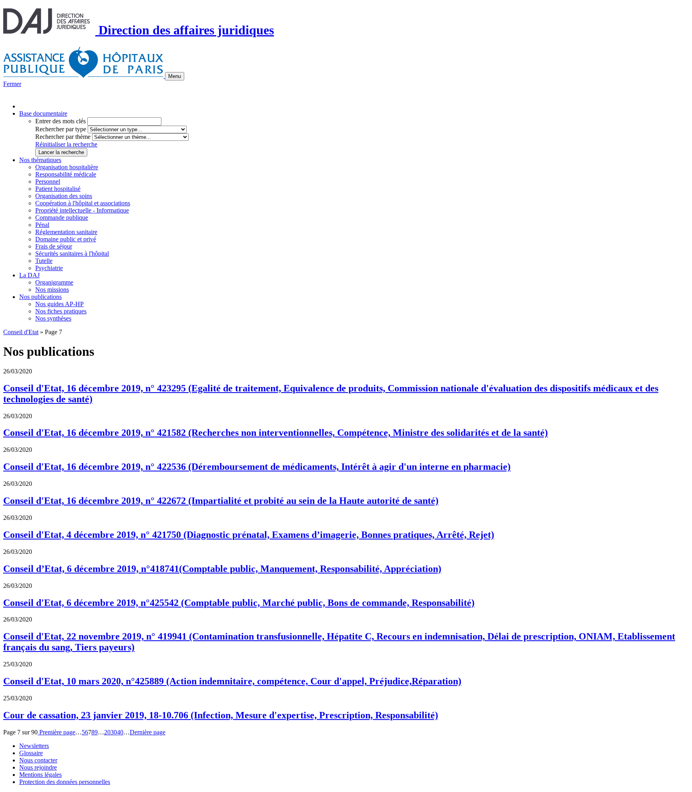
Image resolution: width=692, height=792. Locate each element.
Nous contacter (38, 760)
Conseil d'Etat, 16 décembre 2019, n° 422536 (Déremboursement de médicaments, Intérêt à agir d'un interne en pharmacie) (257, 466)
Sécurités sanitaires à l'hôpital (72, 253)
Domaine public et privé (65, 239)
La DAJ (29, 275)
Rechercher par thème (63, 136)
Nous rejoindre (38, 767)
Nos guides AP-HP (59, 304)
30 (114, 732)
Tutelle (43, 260)
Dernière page (147, 732)
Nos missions (52, 289)
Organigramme (54, 282)
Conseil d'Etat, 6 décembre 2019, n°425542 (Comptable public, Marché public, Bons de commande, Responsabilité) (239, 603)
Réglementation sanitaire (66, 232)
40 (120, 732)
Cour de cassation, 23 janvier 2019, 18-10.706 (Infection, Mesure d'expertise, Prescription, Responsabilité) (220, 715)
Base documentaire (43, 113)
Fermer (12, 83)
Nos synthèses (53, 318)
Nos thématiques (40, 159)
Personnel (47, 181)
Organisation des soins (63, 195)
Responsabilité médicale (65, 174)
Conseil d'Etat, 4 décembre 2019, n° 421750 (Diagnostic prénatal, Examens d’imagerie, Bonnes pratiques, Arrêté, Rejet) (248, 534)
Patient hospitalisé (57, 188)
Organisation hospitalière (66, 167)
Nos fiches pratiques (60, 311)
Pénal (42, 224)
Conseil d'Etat (20, 332)
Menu (174, 76)
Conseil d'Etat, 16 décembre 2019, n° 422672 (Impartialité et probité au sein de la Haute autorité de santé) (221, 500)
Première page (56, 732)
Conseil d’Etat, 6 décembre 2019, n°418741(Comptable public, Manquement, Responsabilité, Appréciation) (222, 568)
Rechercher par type (60, 129)
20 (107, 732)
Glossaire (31, 753)
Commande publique (61, 217)
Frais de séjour (53, 246)
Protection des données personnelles (64, 781)
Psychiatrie (49, 268)
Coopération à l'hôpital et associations (82, 203)
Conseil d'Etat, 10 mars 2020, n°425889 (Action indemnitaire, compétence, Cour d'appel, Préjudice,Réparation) (232, 681)
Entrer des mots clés (60, 121)
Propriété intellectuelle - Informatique (82, 210)
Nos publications (40, 296)
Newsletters (34, 745)
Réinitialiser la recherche (66, 144)
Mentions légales (40, 774)
